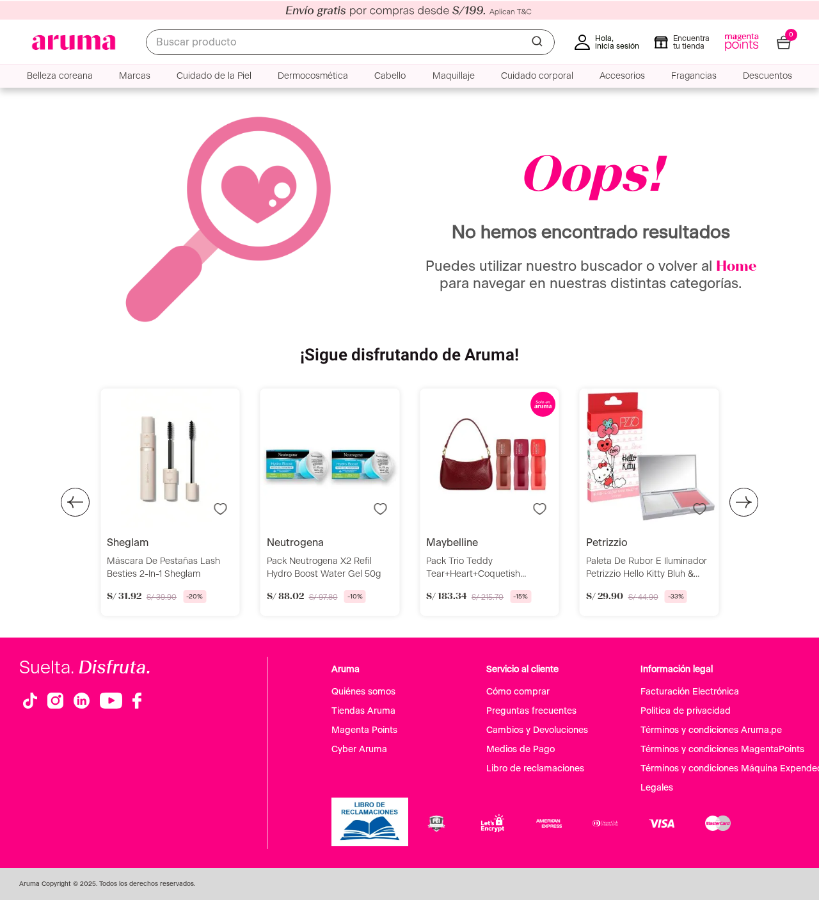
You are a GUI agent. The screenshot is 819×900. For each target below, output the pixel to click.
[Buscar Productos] (538, 42)
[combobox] (350, 42)
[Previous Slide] (75, 502)
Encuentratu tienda (691, 42)
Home (736, 267)
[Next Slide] (743, 502)
